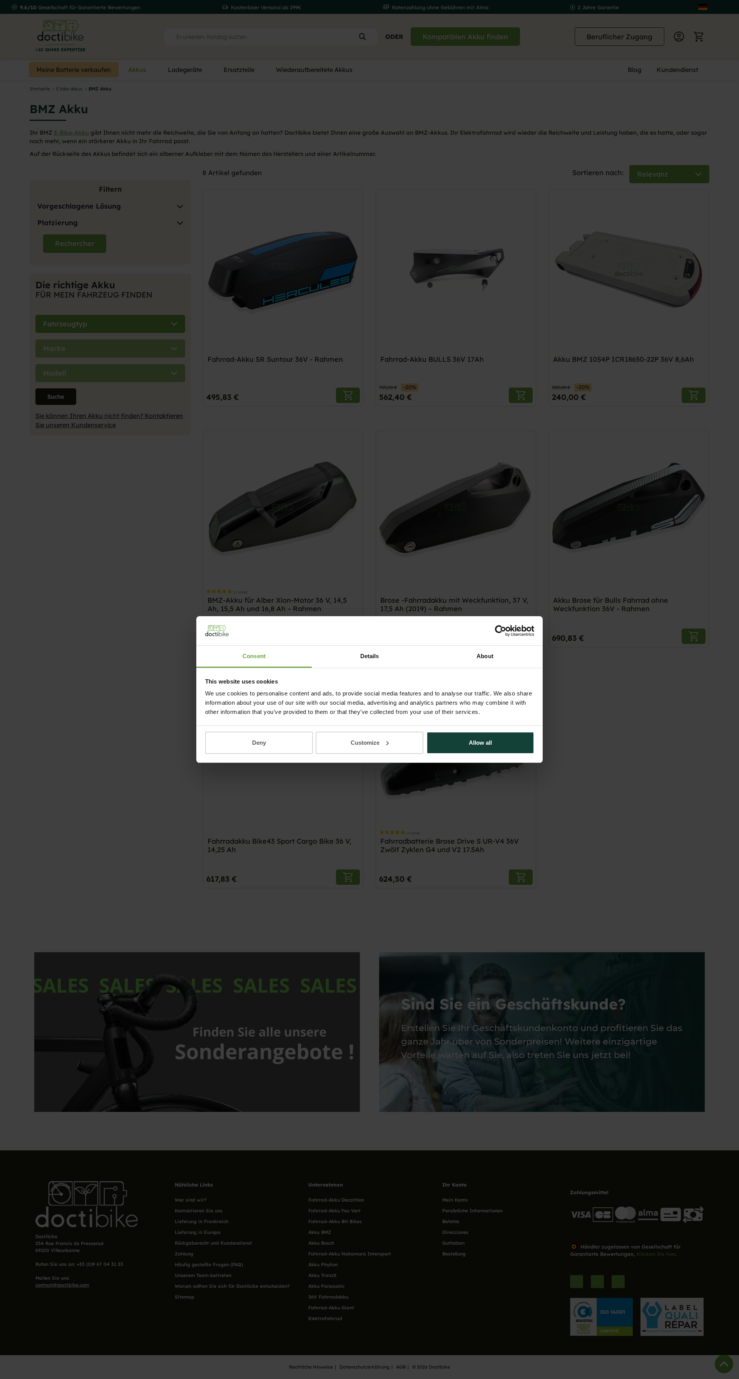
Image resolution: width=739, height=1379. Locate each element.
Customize (365, 742)
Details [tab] (369, 656)
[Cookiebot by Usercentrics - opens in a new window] (500, 631)
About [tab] (485, 656)
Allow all (480, 742)
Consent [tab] (254, 656)
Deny (259, 742)
